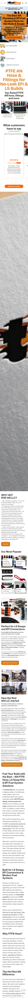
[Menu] (2, 3)
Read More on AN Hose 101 (10, 662)
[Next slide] (25, 110)
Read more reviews (14, 186)
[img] (14, 160)
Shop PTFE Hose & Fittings (14, 37)
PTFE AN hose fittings (11, 826)
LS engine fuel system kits (17, 824)
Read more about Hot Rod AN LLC (12, 764)
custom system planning (13, 993)
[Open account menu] (22, 3)
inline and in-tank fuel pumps (11, 912)
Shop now (5, 544)
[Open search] (5, 3)
